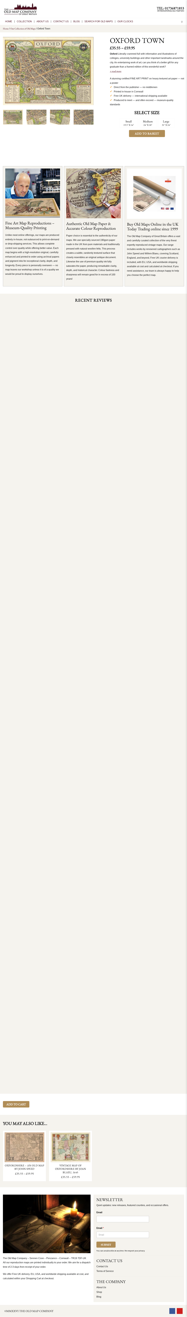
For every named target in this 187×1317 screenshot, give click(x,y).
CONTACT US (61, 21)
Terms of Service (105, 1271)
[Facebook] (172, 1311)
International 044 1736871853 (170, 11)
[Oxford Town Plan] (48, 71)
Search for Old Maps (98, 21)
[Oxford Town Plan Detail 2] (60, 117)
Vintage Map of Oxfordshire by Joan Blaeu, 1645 (70, 1169)
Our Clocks (125, 21)
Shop (99, 1292)
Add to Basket (147, 133)
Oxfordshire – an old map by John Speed (24, 1167)
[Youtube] (180, 1311)
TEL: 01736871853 (170, 8)
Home (8, 21)
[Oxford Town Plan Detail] (36, 117)
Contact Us (102, 1266)
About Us (43, 21)
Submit (106, 1245)
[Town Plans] (84, 117)
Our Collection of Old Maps (23, 28)
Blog (76, 21)
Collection (24, 21)
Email (99, 1212)
